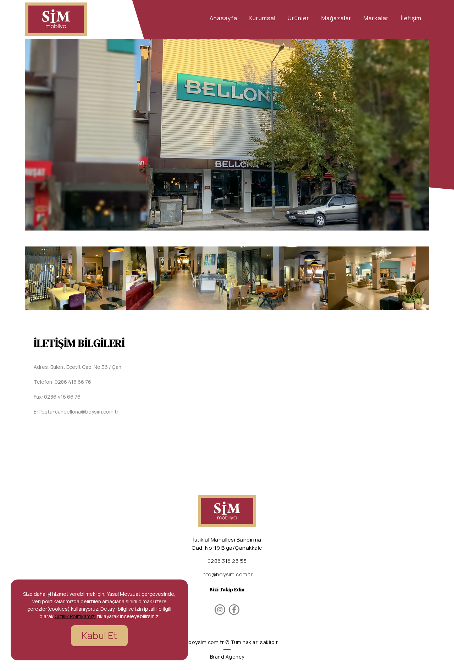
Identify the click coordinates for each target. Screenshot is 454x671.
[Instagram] (220, 609)
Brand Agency (227, 656)
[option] (227, 135)
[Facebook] (234, 609)
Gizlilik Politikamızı (75, 616)
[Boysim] (56, 19)
